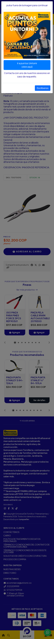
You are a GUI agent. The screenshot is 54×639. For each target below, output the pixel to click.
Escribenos (43, 88)
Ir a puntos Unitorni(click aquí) (27, 65)
